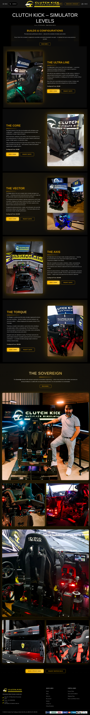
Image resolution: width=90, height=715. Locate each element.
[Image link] (12, 690)
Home (47, 691)
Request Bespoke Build (55, 671)
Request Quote (67, 91)
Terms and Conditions (73, 693)
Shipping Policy (71, 696)
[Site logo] (42, 3)
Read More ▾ (45, 44)
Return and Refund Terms (73, 698)
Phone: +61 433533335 (9, 700)
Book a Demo (53, 91)
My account (48, 698)
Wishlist (48, 701)
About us (48, 696)
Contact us (48, 703)
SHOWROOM (59, 3)
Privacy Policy (71, 691)
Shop (47, 693)
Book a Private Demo (34, 671)
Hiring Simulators (50, 706)
